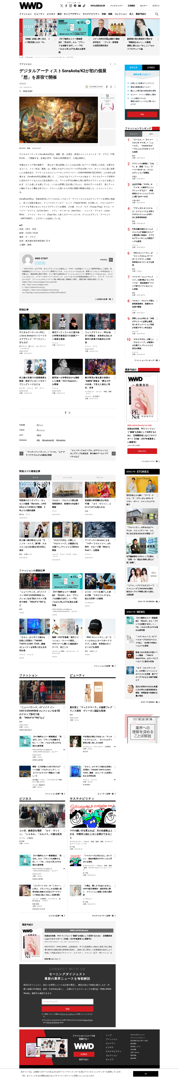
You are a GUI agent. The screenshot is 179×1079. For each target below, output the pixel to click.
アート (95, 346)
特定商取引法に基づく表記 (139, 1040)
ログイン (156, 6)
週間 (151, 134)
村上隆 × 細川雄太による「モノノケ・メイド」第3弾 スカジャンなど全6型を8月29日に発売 (32, 545)
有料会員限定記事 (97, 6)
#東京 (39, 435)
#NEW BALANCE (25, 730)
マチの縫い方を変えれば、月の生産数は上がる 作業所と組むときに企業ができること (91, 834)
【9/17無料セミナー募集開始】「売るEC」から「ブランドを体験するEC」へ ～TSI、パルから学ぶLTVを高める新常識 (72, 45)
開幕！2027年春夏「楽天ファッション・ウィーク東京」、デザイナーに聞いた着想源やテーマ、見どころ (65, 642)
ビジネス (51, 14)
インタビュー (89, 391)
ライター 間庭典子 (38, 785)
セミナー (143, 6)
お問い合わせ (134, 1052)
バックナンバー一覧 (150, 461)
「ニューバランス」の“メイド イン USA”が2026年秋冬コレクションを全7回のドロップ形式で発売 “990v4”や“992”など (32, 598)
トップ (109, 1035)
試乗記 (134, 177)
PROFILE (103, 260)
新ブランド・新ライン (27, 346)
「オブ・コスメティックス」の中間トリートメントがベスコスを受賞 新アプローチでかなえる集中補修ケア (146, 674)
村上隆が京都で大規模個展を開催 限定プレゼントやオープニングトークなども (33, 380)
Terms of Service (52, 1022)
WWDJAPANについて (137, 1035)
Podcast (86, 842)
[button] (157, 14)
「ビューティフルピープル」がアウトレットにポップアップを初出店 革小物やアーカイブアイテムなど (89, 453)
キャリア (135, 331)
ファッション (25, 14)
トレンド (55, 554)
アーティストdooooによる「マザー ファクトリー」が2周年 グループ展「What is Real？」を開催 (97, 545)
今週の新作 (136, 200)
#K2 (38, 440)
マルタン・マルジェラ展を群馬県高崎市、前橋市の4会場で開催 (65, 503)
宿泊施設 (35, 780)
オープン (22, 388)
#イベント (41, 430)
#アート (40, 425)
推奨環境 (133, 1043)
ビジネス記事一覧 (56, 916)
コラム (74, 554)
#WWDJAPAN (37, 760)
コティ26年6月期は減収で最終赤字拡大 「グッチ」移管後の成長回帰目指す (106, 42)
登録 (142, 114)
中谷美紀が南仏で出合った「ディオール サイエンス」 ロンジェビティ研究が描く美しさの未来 (97, 740)
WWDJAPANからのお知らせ (62, 609)
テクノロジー (98, 747)
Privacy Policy (87, 1020)
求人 (131, 14)
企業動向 (108, 747)
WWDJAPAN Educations (61, 611)
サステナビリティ (91, 14)
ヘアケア (45, 901)
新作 (20, 554)
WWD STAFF (27, 91)
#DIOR (85, 752)
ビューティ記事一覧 (106, 794)
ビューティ (39, 14)
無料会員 (133, 67)
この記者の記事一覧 (103, 299)
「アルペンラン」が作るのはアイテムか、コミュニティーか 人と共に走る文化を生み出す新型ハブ (140, 530)
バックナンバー (116, 6)
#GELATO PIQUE (38, 909)
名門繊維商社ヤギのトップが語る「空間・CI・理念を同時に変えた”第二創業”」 (140, 559)
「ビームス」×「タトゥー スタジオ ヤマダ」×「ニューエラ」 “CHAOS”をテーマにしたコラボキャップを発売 (143, 146)
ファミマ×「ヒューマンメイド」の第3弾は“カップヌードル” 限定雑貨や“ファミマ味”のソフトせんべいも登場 (143, 283)
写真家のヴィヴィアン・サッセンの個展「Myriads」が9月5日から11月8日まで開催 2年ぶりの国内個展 (32, 505)
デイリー (133, 134)
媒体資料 (133, 1058)
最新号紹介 (141, 14)
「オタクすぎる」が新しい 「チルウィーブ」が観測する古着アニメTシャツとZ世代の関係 (65, 545)
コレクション (121, 14)
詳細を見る (142, 451)
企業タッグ (28, 554)
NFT (36, 388)
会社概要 (133, 1049)
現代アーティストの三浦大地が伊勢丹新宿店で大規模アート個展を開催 (65, 335)
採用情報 (133, 1055)
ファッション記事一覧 (54, 794)
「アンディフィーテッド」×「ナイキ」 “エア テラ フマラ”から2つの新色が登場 (45, 453)
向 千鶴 (72, 847)
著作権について (135, 1046)
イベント (22, 83)
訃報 (86, 511)
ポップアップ (41, 346)
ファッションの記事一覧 (104, 666)
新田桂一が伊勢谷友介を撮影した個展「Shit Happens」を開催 (65, 380)
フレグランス (52, 899)
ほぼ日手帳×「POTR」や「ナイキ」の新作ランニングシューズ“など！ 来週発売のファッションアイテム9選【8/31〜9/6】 (143, 190)
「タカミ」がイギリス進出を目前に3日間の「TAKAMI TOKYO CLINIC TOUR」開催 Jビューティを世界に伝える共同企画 (33, 644)
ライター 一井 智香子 (92, 396)
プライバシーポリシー (68, 1014)
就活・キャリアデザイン (69, 14)
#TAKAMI (86, 785)
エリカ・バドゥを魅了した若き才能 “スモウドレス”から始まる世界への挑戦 (98, 595)
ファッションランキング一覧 (146, 360)
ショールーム (24, 348)
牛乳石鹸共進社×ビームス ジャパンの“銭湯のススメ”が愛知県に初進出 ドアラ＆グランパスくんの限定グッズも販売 (143, 235)
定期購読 (131, 6)
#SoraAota (60, 440)
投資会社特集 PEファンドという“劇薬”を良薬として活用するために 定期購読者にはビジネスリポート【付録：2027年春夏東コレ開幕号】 (142, 435)
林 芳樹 (21, 841)
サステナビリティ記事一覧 (103, 916)
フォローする (40, 263)
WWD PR (148, 602)
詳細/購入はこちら (52, 959)
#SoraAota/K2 (48, 440)
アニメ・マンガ (65, 554)
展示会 (21, 514)
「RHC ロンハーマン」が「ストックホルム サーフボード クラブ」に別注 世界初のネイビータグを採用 (98, 642)
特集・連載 (107, 14)
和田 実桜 (35, 904)
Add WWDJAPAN (96, 87)
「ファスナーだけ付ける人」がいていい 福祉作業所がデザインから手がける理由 (97, 859)
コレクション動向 (58, 651)
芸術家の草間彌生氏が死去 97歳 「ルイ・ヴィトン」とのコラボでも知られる (98, 503)
